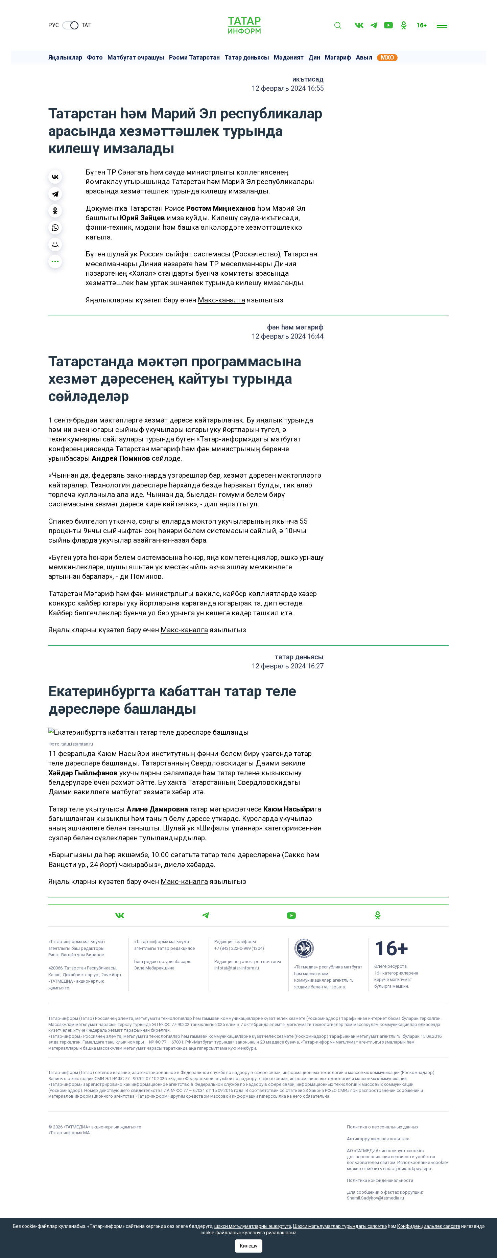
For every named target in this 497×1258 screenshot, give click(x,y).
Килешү (248, 1246)
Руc (53, 25)
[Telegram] (374, 25)
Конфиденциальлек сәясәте (428, 1226)
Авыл (364, 57)
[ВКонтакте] (55, 177)
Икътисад (308, 79)
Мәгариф (338, 57)
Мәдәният (289, 57)
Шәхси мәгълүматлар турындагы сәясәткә (340, 1226)
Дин (314, 57)
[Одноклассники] (55, 211)
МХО (387, 57)
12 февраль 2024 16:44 (288, 336)
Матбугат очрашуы (136, 57)
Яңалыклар (65, 57)
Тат (86, 25)
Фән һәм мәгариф (295, 327)
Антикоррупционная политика (378, 1138)
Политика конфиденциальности (380, 1180)
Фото (95, 57)
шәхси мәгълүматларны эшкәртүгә (252, 1226)
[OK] (403, 25)
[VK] (359, 25)
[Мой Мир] (55, 244)
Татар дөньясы (246, 57)
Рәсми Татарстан (194, 57)
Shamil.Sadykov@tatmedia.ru (375, 1197)
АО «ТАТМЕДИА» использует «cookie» (385, 1150)
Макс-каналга (221, 300)
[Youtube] (388, 25)
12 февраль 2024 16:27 (288, 666)
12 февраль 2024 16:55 (288, 88)
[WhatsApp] (55, 227)
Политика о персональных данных (382, 1126)
